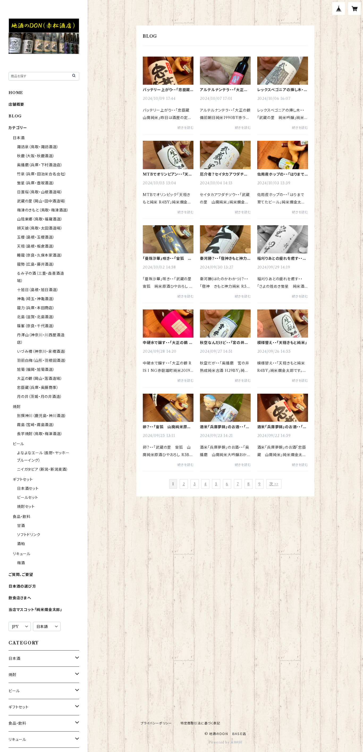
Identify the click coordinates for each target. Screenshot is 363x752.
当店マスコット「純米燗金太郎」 (35, 609)
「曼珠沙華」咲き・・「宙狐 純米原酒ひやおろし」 (167, 258)
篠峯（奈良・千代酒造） (36, 326)
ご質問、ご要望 (21, 574)
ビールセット (27, 497)
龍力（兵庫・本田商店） (36, 307)
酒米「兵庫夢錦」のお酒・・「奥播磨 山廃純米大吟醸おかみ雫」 (225, 427)
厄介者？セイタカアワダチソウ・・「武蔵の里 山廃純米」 (223, 174)
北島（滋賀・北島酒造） (36, 317)
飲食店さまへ (20, 598)
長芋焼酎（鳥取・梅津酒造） (39, 433)
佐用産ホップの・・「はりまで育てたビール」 (281, 174)
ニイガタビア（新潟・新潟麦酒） (42, 469)
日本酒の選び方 (22, 586)
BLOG (15, 116)
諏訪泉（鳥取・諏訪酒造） (38, 147)
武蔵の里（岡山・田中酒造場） (41, 201)
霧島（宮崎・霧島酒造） (36, 424)
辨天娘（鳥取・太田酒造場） (39, 228)
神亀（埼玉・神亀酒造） (36, 298)
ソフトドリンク (28, 534)
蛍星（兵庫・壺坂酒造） (36, 183)
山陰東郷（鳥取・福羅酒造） (39, 219)
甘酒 (21, 525)
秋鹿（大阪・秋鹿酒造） (36, 156)
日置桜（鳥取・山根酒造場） (39, 192)
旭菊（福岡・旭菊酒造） (36, 369)
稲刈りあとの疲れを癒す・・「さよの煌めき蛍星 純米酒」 (282, 258)
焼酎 (17, 406)
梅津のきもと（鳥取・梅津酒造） (43, 210)
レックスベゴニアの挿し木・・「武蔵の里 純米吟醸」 (281, 90)
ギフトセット (23, 479)
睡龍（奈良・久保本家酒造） (39, 255)
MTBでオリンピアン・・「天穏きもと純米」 (167, 174)
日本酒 (18, 137)
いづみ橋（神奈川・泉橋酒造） (41, 351)
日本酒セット (28, 488)
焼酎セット (26, 506)
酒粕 (21, 543)
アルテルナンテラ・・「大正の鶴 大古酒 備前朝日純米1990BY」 (224, 90)
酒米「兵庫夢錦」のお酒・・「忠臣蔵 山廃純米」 (282, 427)
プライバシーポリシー (156, 723)
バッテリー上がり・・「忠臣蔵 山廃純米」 (168, 90)
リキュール (22, 553)
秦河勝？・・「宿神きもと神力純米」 (223, 258)
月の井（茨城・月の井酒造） (39, 396)
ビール (18, 443)
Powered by (220, 742)
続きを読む (185, 128)
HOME (16, 92)
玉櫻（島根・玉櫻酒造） (36, 237)
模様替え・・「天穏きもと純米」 (282, 343)
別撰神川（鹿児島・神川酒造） (41, 415)
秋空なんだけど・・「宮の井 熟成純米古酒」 (224, 343)
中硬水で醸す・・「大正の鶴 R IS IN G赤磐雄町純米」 (167, 343)
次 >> (273, 484)
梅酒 (21, 562)
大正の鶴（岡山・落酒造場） (39, 378)
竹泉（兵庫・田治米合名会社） (41, 174)
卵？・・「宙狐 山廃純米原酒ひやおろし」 (167, 427)
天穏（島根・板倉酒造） (36, 246)
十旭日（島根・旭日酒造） (38, 289)
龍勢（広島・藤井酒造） (36, 264)
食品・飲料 (22, 516)
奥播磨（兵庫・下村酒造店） (39, 165)
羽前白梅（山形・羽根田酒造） (41, 360)
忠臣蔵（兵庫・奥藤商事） (38, 387)
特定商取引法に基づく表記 (200, 723)
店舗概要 (16, 104)
